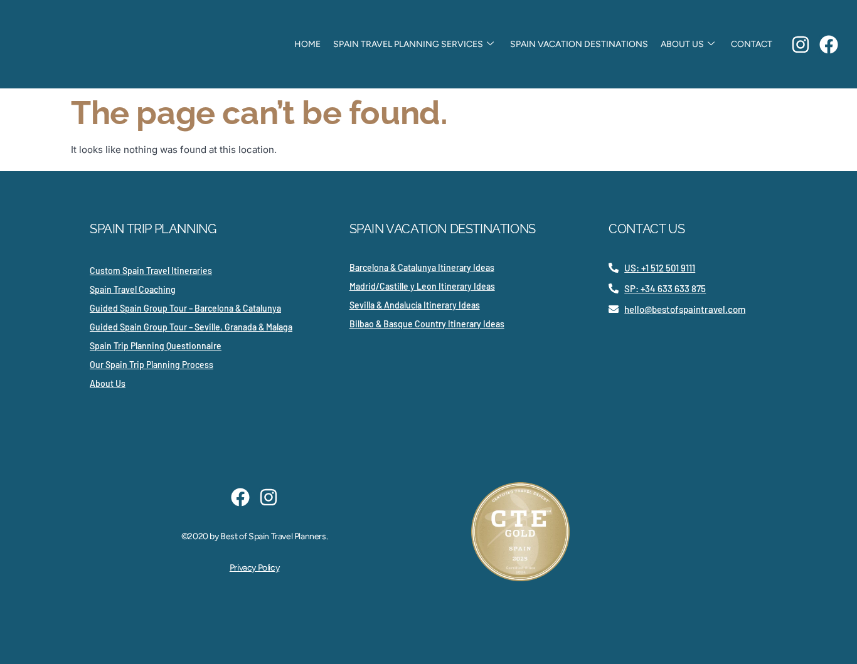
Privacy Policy (254, 567)
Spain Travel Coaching (133, 289)
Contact (751, 44)
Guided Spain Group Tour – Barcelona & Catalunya (185, 308)
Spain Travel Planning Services (408, 44)
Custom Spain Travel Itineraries (151, 270)
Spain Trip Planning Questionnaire (155, 345)
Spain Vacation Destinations (579, 44)
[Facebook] (828, 44)
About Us (682, 44)
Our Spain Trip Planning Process (151, 364)
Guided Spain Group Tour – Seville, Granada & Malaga (191, 327)
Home (307, 44)
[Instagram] (800, 44)
